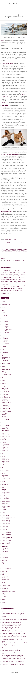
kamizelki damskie (6, 382)
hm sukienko (7, 277)
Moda (3, 249)
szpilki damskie (5, 563)
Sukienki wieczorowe (6, 540)
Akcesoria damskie (6, 304)
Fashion (3, 366)
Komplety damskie (6, 406)
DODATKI (4, 358)
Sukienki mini (4, 529)
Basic (3, 309)
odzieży (19, 285)
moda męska (4, 448)
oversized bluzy (3, 286)
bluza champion (22, 270)
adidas (3, 301)
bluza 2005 (17, 270)
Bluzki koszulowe (5, 324)
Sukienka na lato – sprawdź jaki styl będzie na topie (13, 661)
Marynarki (4, 442)
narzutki (3, 453)
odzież (15, 285)
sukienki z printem (6, 543)
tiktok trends (4, 571)
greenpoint (21, 275)
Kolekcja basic (5, 389)
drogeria (3, 361)
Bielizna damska (5, 313)
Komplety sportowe (6, 413)
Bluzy (3, 335)
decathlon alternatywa (6, 357)
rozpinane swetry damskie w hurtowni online (13, 250)
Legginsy (3, 433)
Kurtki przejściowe (6, 427)
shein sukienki (16, 286)
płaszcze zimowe (5, 472)
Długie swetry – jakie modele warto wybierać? (11, 650)
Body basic (4, 346)
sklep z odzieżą (19, 290)
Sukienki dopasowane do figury (8, 517)
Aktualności (4, 306)
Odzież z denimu (5, 461)
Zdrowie (3, 602)
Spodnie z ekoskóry (6, 504)
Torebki (3, 577)
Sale (2, 483)
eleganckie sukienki (6, 363)
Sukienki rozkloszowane (7, 537)
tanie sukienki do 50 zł (9, 291)
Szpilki (3, 562)
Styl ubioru (4, 509)
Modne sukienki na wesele (7, 452)
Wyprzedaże (4, 597)
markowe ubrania (9, 283)
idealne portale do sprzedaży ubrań (9, 375)
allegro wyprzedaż (12, 270)
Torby (3, 574)
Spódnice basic (5, 490)
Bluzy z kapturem (5, 344)
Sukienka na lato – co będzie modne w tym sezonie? (13, 664)
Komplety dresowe (6, 408)
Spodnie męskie (5, 503)
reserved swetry (9, 286)
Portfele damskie (5, 476)
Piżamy (3, 465)
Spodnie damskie (5, 498)
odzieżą (23, 285)
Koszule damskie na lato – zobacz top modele (11, 622)
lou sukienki (12, 281)
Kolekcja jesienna (5, 391)
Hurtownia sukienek (6, 372)
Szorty (3, 554)
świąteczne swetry (13, 293)
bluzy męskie (4, 341)
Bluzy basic (4, 337)
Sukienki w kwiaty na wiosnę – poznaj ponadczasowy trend (14, 649)
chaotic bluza (15, 274)
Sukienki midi (4, 528)
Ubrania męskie (5, 590)
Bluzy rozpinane (5, 343)
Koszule (3, 417)
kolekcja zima (4, 399)
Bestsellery (4, 310)
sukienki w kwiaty (5, 538)
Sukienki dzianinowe (6, 518)
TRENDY (3, 582)
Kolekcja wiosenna (6, 397)
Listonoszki (4, 439)
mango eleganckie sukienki (20, 281)
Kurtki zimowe (5, 431)
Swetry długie (5, 548)
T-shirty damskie (5, 566)
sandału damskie (5, 484)
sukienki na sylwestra (6, 534)
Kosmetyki (4, 416)
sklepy (3, 487)
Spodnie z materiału (6, 506)
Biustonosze (4, 315)
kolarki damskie (5, 388)
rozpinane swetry (5, 105)
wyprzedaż (6, 293)
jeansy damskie (5, 379)
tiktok (3, 570)
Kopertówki (4, 414)
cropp (3, 354)
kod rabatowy (4, 386)
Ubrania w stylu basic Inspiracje (9, 591)
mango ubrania (3, 283)
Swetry (6, 249)
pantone (3, 462)
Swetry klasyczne (5, 549)
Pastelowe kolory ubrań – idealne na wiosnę (11, 624)
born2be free (4, 347)
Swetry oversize (5, 551)
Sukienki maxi (5, 526)
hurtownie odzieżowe (6, 374)
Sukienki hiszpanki (6, 521)
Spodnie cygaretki (5, 497)
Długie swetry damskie (6, 211)
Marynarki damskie (6, 444)
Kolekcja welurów (5, 396)
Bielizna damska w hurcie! (10, 239)
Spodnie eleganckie (6, 501)
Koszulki (3, 420)
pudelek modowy (5, 479)
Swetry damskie (5, 546)
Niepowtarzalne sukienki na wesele (9, 455)
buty (12, 274)
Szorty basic (4, 556)
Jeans (3, 377)
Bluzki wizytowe (5, 327)
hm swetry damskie (14, 277)
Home (3, 371)
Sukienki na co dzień (6, 531)
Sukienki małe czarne (6, 524)
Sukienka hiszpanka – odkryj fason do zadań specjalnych (14, 663)
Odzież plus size (5, 459)
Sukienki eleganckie (6, 520)
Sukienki (3, 512)
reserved (3, 481)
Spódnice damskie (6, 492)
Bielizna (3, 312)
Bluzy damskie (5, 340)
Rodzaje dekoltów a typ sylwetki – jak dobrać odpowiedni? (14, 635)
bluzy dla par (12, 272)
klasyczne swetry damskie (7, 63)
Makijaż (3, 441)
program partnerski (6, 478)
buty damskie (4, 351)
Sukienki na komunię (6, 532)
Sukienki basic (5, 514)
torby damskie (5, 576)
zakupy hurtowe (5, 601)
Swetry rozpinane (5, 552)
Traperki (3, 580)
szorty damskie (5, 557)
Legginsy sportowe (6, 436)
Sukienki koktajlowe (6, 523)
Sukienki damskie (5, 515)
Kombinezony (5, 400)
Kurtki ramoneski (5, 430)
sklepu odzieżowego (11, 290)
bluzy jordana (18, 272)
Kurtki (3, 422)
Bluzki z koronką (5, 332)
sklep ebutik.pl (12, 288)
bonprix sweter (8, 274)
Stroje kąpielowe (5, 507)
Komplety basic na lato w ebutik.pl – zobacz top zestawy (14, 633)
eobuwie (3, 365)
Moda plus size (5, 450)
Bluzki (3, 318)
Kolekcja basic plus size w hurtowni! (13, 242)
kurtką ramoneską (15, 201)
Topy (3, 573)
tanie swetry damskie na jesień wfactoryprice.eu (14, 252)
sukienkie (3, 291)
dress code (11, 275)
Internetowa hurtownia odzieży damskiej (10, 154)
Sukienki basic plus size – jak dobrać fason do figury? (13, 618)
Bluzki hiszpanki (5, 323)
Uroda (3, 593)
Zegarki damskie (5, 604)
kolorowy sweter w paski (13, 279)
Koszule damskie (5, 419)
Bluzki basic (4, 320)
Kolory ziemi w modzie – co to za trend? (10, 627)
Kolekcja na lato (5, 394)
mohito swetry (11, 285)
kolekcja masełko (5, 393)
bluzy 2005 (7, 272)
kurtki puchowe (5, 428)
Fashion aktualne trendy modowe (9, 368)
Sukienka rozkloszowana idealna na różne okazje (12, 655)
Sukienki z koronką (6, 542)
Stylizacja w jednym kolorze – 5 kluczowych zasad (12, 625)
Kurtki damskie (5, 424)
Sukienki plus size (5, 535)
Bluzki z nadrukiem (6, 334)
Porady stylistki (5, 475)
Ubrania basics (5, 587)
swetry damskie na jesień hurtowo (15, 251)
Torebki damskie (5, 579)
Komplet (3, 403)
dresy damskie (5, 360)
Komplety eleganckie (6, 411)
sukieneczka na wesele (7, 511)
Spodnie (3, 495)
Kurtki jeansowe (5, 425)
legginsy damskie (5, 434)
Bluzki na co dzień (6, 326)
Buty (3, 349)
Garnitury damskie (6, 369)
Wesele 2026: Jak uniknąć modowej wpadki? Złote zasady (14, 631)
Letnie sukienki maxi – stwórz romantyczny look (12, 656)
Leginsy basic (4, 438)
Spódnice (4, 489)
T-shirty (3, 565)
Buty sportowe (5, 352)
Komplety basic (5, 405)
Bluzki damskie (5, 321)
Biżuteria (4, 316)
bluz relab (3, 272)
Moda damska (5, 447)
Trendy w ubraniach (6, 585)
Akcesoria (4, 302)
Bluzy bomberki (5, 338)
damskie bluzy (6, 275)
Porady (3, 473)
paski (3, 464)
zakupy (3, 599)
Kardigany (4, 383)
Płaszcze (3, 469)
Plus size (3, 467)
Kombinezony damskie (6, 402)
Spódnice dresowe (6, 493)
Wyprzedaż (4, 596)
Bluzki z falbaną (5, 330)
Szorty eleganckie (5, 559)
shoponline (4, 486)
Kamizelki (4, 380)
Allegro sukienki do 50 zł (5, 270)
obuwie (3, 456)
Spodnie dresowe (5, 500)
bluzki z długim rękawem (7, 329)
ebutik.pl (16, 275)
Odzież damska (5, 458)
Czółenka (4, 355)
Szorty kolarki (4, 560)
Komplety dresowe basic (7, 410)
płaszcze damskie (5, 470)
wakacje (3, 594)
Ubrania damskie (5, 588)
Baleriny (3, 307)
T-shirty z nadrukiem (6, 568)
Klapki (3, 385)
